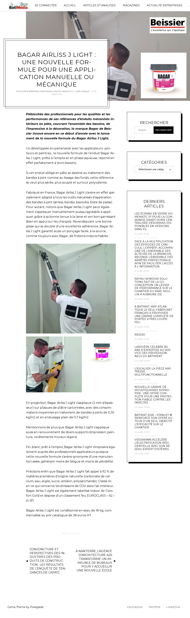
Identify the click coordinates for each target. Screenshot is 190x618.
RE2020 (140, 334)
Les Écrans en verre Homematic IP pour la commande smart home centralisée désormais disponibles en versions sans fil (154, 221)
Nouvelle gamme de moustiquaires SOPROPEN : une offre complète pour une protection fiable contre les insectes (154, 394)
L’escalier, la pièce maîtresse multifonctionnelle (153, 371)
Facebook (135, 607)
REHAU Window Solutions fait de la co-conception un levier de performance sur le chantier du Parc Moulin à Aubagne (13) (153, 286)
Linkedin (173, 607)
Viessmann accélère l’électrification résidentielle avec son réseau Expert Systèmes (153, 444)
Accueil (70, 5)
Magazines (131, 5)
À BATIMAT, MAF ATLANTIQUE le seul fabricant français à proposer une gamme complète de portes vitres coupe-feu (154, 314)
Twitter (154, 607)
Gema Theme (16, 607)
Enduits (57, 91)
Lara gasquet (82, 91)
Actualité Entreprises (164, 5)
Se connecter (46, 5)
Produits (67, 91)
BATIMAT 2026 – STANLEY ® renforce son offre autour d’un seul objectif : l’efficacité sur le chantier (154, 421)
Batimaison (46, 91)
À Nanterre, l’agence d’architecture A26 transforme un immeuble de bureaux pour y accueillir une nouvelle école (94, 560)
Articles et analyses (99, 5)
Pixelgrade (37, 607)
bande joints (72, 533)
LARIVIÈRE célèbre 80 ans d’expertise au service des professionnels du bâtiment (153, 351)
